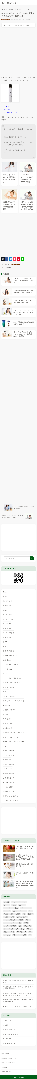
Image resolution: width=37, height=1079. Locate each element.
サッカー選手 (8, 764)
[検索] (32, 558)
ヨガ (29, 908)
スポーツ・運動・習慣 (11, 683)
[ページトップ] (33, 1075)
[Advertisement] (18, 53)
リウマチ (15, 911)
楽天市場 (7, 109)
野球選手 (7, 760)
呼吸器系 (7, 637)
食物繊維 (23, 935)
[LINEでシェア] (22, 259)
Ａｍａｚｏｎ (7, 1020)
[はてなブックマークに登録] (10, 259)
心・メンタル (9, 696)
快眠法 (12, 917)
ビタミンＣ (22, 905)
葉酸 (5, 932)
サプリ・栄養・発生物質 (12, 678)
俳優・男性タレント (10, 737)
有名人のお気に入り (22, 917)
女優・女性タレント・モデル (13, 732)
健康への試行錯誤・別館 (10, 1034)
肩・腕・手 (7, 614)
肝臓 (6, 646)
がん (6, 673)
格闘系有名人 (8, 773)
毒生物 (28, 920)
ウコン (24, 902)
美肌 (17, 929)
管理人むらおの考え (10, 796)
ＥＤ (30, 935)
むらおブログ (7, 1039)
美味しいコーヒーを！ (10, 1043)
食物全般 (7, 728)
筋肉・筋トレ (8, 687)
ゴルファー (7, 769)
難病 (5, 714)
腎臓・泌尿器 (8, 651)
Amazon (6, 106)
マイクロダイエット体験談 (11, 908)
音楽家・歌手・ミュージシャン (13, 741)
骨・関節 (7, 624)
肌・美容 (7, 601)
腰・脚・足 (8, 619)
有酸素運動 (20, 920)
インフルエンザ (16, 902)
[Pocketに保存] (14, 259)
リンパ (30, 911)
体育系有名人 (8, 751)
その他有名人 (8, 782)
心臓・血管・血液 (10, 655)
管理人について (8, 791)
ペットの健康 (8, 787)
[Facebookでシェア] (6, 259)
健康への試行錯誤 (8, 3)
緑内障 (11, 929)
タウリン (14, 905)
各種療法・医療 (9, 710)
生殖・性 (7, 660)
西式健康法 (20, 932)
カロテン (6, 905)
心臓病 (6, 917)
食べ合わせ (7, 935)
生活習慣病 (7, 669)
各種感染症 (7, 705)
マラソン (23, 908)
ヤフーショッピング (10, 112)
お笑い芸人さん (9, 778)
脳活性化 (29, 929)
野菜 (30, 932)
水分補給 (18, 923)
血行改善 (11, 932)
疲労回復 (26, 923)
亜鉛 (12, 914)
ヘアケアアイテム (26, 9)
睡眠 (6, 692)
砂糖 (20, 926)
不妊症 (6, 914)
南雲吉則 (18, 914)
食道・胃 (7, 628)
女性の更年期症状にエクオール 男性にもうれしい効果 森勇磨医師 (18, 1000)
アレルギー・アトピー (11, 664)
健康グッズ (7, 723)
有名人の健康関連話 (9, 920)
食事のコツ (16, 935)
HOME (6, 9)
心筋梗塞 (30, 914)
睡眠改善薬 (13, 926)
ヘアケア (9, 267)
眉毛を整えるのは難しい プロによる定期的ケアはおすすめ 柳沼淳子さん (18, 988)
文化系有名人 (8, 755)
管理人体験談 (27, 926)
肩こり (22, 929)
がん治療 (6, 902)
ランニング (7, 911)
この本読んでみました (11, 800)
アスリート (7, 746)
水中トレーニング (9, 923)
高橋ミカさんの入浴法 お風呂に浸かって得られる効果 (18, 981)
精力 (5, 929)
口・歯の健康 (8, 633)
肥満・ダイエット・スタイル (13, 701)
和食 (24, 914)
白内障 (6, 926)
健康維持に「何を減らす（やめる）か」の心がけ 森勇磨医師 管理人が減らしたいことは (17, 994)
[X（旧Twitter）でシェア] (3, 259)
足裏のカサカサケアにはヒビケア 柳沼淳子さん (17, 1006)
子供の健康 (7, 719)
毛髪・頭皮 (14, 9)
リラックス (23, 911)
